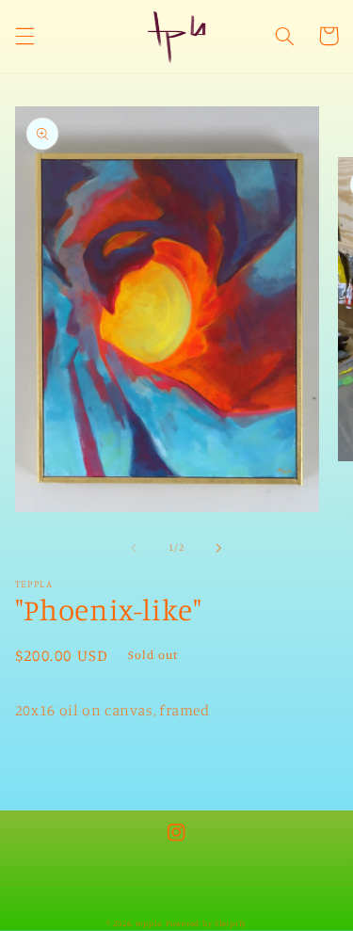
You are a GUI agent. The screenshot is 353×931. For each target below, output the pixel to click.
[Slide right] (219, 548)
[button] (24, 35)
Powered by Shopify (206, 923)
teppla (149, 923)
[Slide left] (133, 548)
